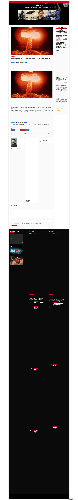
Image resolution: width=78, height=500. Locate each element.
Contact (54, 23)
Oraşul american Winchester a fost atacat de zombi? (43, 133)
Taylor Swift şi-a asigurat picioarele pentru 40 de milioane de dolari (58, 304)
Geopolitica (18, 23)
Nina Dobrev (35, 369)
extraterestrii (26, 124)
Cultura (35, 23)
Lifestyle (39, 23)
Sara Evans (54, 365)
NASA (32, 124)
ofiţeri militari (47, 124)
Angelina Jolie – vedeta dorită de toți (39, 302)
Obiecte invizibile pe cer (43, 140)
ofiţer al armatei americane (43, 124)
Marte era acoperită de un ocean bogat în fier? (19, 133)
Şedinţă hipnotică (28, 200)
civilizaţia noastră (18, 124)
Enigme (24, 23)
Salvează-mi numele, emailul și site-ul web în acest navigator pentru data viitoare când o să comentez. (26, 223)
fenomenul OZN (30, 124)
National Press (35, 124)
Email (26, 219)
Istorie (14, 23)
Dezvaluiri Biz (39, 5)
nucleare (38, 124)
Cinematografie (31, 231)
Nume (12, 219)
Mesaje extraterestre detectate (15, 148)
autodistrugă (14, 124)
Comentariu (12, 209)
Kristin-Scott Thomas (32, 296)
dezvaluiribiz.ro (22, 124)
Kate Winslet (35, 431)
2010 (12, 124)
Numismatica (50, 23)
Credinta (44, 23)
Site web (41, 219)
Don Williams (55, 427)
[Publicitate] (57, 52)
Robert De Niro (36, 307)
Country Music (51, 231)
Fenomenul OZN (29, 23)
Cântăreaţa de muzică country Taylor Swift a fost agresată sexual (55, 297)
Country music (50, 294)
